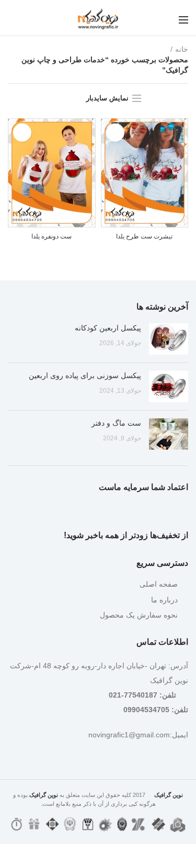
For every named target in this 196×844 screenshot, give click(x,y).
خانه (181, 49)
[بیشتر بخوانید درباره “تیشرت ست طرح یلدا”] (115, 132)
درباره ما (164, 600)
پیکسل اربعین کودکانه (108, 328)
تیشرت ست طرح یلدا (144, 236)
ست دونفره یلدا (51, 236)
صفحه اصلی (159, 584)
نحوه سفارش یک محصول (139, 615)
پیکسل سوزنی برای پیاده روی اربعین (85, 375)
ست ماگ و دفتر (116, 423)
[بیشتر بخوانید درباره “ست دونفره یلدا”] (22, 132)
